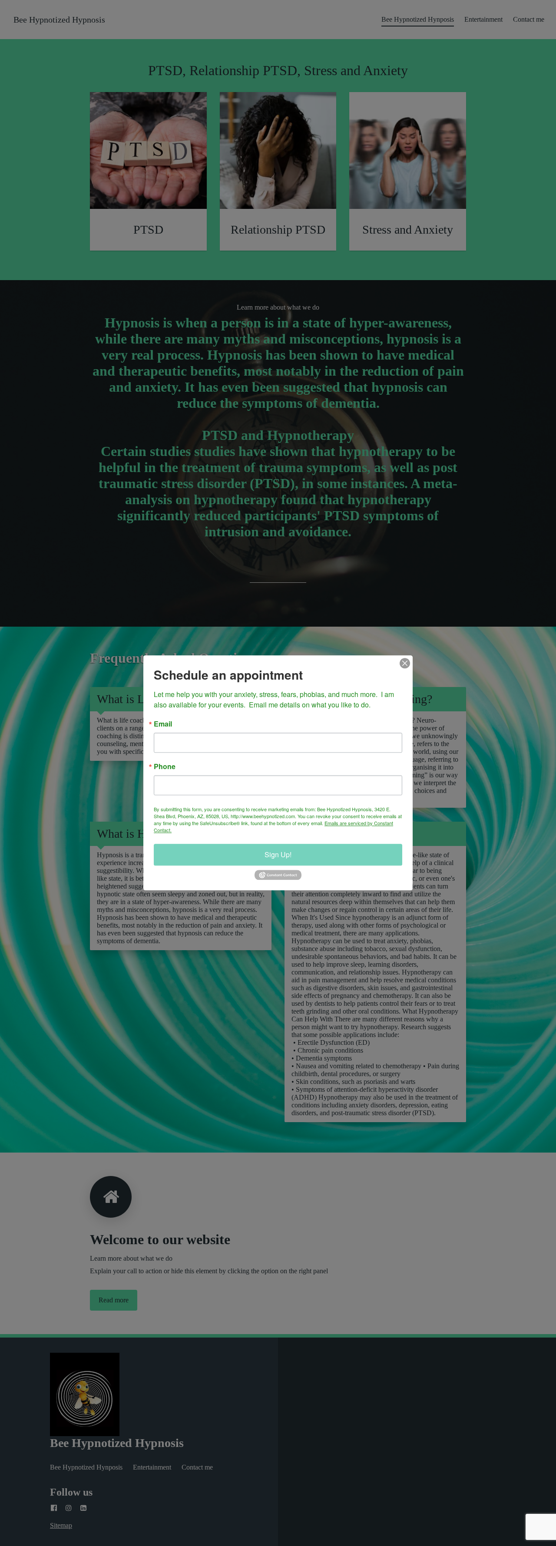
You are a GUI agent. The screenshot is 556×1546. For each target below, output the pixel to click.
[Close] (405, 663)
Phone (164, 766)
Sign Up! (278, 854)
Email (163, 723)
